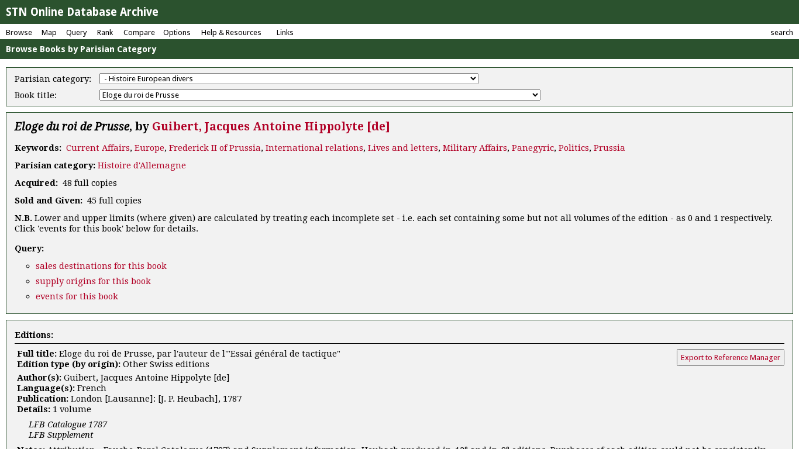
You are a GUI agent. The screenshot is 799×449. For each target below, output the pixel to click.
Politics (574, 148)
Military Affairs (475, 148)
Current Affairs (98, 148)
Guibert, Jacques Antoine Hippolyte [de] (271, 126)
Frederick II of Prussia (215, 148)
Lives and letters (403, 148)
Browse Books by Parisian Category (81, 49)
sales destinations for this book (101, 266)
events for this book (77, 296)
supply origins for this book (93, 281)
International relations (314, 148)
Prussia (609, 148)
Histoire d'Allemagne (142, 165)
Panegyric (533, 148)
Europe (149, 148)
